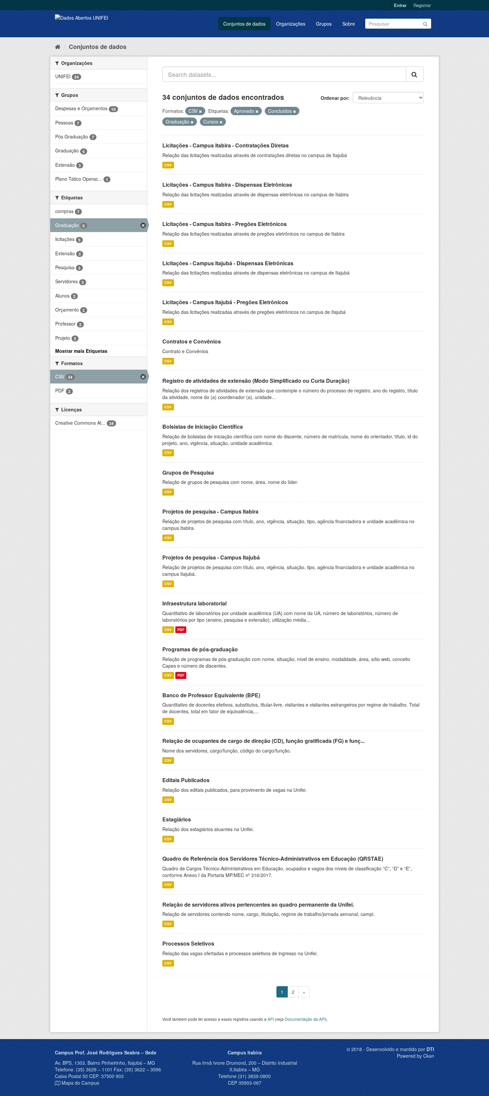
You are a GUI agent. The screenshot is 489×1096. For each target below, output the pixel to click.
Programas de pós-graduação (200, 649)
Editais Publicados (186, 780)
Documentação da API (305, 1019)
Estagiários (176, 819)
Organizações (290, 23)
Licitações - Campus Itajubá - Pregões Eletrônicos (225, 302)
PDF (180, 629)
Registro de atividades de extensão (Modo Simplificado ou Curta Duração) (255, 380)
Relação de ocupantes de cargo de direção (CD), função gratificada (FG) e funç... (263, 741)
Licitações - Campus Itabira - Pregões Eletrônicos (224, 224)
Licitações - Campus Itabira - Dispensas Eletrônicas (227, 184)
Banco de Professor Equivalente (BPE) (211, 695)
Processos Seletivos (188, 943)
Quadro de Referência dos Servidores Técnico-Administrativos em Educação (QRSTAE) (272, 858)
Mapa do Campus (80, 1082)
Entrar (400, 5)
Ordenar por (334, 98)
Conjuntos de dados (244, 23)
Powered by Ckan (415, 1055)
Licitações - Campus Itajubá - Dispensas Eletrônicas (227, 263)
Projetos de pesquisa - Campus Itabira (210, 511)
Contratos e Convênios (191, 341)
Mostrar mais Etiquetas (81, 350)
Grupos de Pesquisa (188, 472)
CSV (168, 164)
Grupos (324, 23)
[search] (415, 74)
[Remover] (200, 111)
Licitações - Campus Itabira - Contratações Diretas (225, 145)
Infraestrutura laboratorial (194, 603)
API (270, 1019)
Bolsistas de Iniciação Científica (202, 426)
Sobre (348, 23)
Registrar (422, 5)
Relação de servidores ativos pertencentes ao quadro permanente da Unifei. (258, 904)
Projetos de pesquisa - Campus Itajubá (211, 557)
